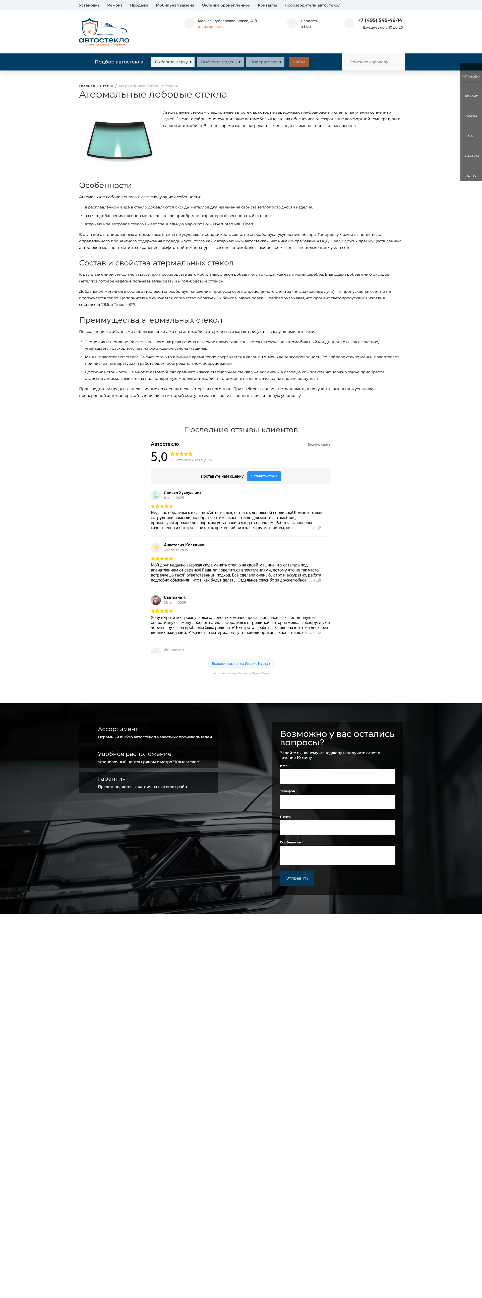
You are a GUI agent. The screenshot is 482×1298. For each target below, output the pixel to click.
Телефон (288, 791)
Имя (284, 766)
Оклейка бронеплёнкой (226, 5)
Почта (285, 817)
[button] (302, 24)
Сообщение (291, 842)
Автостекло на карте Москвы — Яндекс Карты (241, 673)
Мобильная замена (175, 5)
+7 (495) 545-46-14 (380, 20)
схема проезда (210, 27)
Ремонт (115, 5)
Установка (89, 5)
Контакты (267, 5)
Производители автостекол (313, 5)
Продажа (139, 5)
